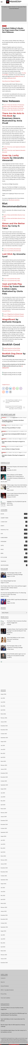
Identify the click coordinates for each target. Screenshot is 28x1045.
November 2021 (4, 919)
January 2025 (4, 769)
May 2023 (3, 848)
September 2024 (4, 785)
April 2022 (3, 899)
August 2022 (3, 883)
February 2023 (4, 860)
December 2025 (4, 725)
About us (3, 982)
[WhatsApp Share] (17, 388)
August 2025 (3, 741)
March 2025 (3, 761)
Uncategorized (5, 565)
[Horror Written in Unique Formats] (14, 446)
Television (3, 561)
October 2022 (4, 875)
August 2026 (3, 694)
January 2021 (4, 958)
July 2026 (3, 698)
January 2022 (4, 911)
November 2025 (4, 729)
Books (4, 25)
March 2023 (3, 856)
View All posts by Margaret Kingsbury (11, 81)
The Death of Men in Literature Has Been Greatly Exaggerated (13, 421)
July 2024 (3, 792)
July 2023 (3, 840)
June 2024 (3, 796)
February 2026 (4, 717)
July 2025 (3, 745)
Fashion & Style (4, 529)
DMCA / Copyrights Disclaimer (7, 990)
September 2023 (4, 832)
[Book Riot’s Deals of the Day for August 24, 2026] (14, 439)
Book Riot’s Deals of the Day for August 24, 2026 (13, 442)
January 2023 (4, 863)
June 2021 (3, 938)
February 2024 (4, 812)
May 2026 (3, 706)
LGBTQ (2, 545)
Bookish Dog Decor (12, 353)
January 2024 (4, 816)
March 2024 (3, 808)
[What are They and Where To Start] (14, 425)
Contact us (3, 978)
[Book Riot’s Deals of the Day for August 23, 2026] (14, 453)
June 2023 (3, 844)
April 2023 (3, 852)
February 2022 (4, 907)
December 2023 (4, 820)
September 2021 (4, 927)
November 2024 (4, 777)
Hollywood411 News (10, 1038)
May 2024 (3, 800)
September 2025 (4, 737)
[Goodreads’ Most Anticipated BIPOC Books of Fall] (14, 431)
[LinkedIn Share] (10, 388)
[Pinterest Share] (13, 388)
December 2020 (4, 962)
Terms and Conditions (5, 997)
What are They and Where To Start (11, 427)
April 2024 (3, 804)
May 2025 (3, 753)
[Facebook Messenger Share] (7, 392)
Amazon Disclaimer (5, 986)
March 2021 (3, 950)
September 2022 (4, 879)
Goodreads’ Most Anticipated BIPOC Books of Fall (14, 434)
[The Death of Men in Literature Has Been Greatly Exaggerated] (14, 418)
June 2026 (3, 702)
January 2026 (4, 721)
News (2, 553)
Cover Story (4, 521)
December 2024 (4, 773)
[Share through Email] (10, 392)
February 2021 (4, 954)
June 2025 (3, 749)
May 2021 (3, 942)
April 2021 (3, 946)
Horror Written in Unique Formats (11, 449)
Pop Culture (4, 557)
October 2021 (4, 923)
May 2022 (3, 895)
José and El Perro (6, 311)
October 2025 (4, 733)
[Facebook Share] (3, 388)
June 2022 (3, 891)
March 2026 (3, 713)
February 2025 (4, 765)
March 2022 (3, 903)
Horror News (4, 537)
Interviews (3, 541)
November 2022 (4, 871)
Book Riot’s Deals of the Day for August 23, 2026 (13, 456)
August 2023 (3, 836)
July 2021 (3, 935)
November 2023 (4, 824)
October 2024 (4, 781)
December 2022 (4, 867)
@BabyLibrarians (19, 76)
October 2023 (4, 828)
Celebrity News (4, 517)
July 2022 (3, 887)
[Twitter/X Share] (7, 388)
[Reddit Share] (3, 392)
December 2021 (4, 915)
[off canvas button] (1, 2)
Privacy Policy (4, 993)
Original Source (6, 384)
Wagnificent (8, 319)
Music (2, 549)
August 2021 (3, 931)
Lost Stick (7, 254)
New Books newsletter (14, 200)
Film (2, 533)
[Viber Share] (20, 388)
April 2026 (3, 710)
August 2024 (3, 788)
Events (2, 525)
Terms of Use (19, 1042)
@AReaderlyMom (11, 78)
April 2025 (3, 757)
